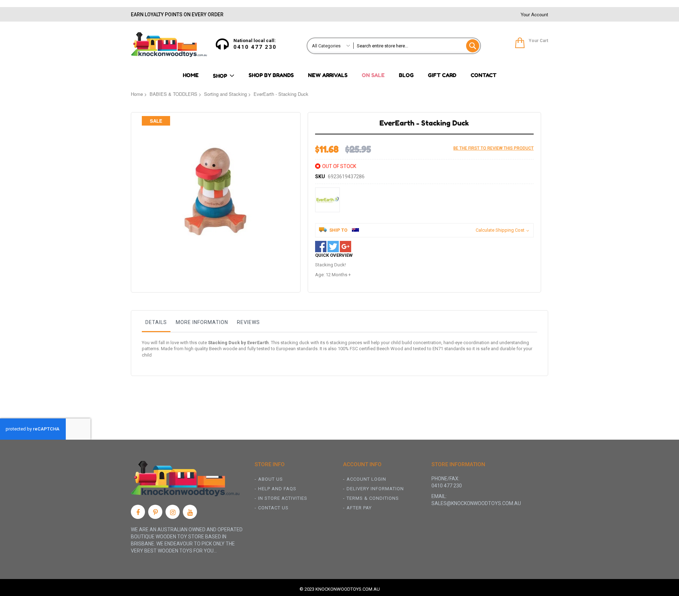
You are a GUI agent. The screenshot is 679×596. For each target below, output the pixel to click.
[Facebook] (138, 512)
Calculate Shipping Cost (500, 230)
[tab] (156, 324)
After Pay (359, 507)
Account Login (366, 479)
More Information (202, 322)
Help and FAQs (277, 488)
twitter (333, 246)
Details (156, 322)
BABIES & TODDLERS (173, 94)
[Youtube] (190, 512)
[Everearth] (327, 199)
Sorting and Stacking (225, 94)
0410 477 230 (255, 47)
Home (137, 94)
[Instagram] (173, 512)
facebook (320, 246)
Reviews (248, 322)
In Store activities (282, 498)
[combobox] (416, 45)
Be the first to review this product (493, 148)
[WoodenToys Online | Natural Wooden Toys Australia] (169, 44)
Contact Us (273, 507)
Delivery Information (375, 488)
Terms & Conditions (373, 498)
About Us (270, 479)
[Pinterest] (155, 512)
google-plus (345, 246)
